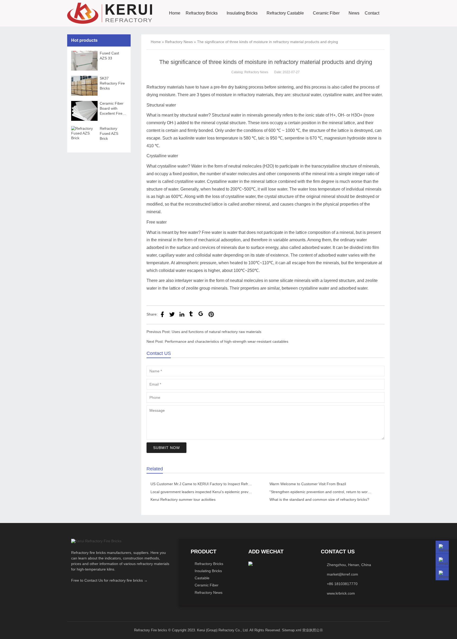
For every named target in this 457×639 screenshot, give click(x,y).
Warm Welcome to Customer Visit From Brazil (307, 484)
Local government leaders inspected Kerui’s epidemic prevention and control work (218, 492)
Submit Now (166, 448)
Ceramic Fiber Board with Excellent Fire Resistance (112, 108)
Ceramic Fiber (326, 13)
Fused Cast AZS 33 (109, 55)
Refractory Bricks (202, 13)
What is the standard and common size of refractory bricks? (319, 499)
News (354, 13)
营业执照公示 (312, 630)
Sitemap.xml (291, 630)
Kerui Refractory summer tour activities (183, 499)
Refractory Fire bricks (150, 630)
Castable (202, 578)
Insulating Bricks (242, 13)
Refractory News (179, 42)
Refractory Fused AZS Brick (109, 133)
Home (174, 13)
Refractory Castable (285, 13)
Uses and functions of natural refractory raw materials (216, 332)
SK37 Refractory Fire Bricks (112, 83)
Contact (372, 13)
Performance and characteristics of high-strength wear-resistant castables (226, 341)
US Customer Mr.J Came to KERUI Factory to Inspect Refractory (204, 484)
